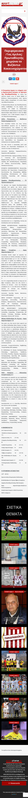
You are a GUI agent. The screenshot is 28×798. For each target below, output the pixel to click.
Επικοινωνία (15, 783)
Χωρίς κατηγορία (19, 591)
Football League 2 (14, 83)
